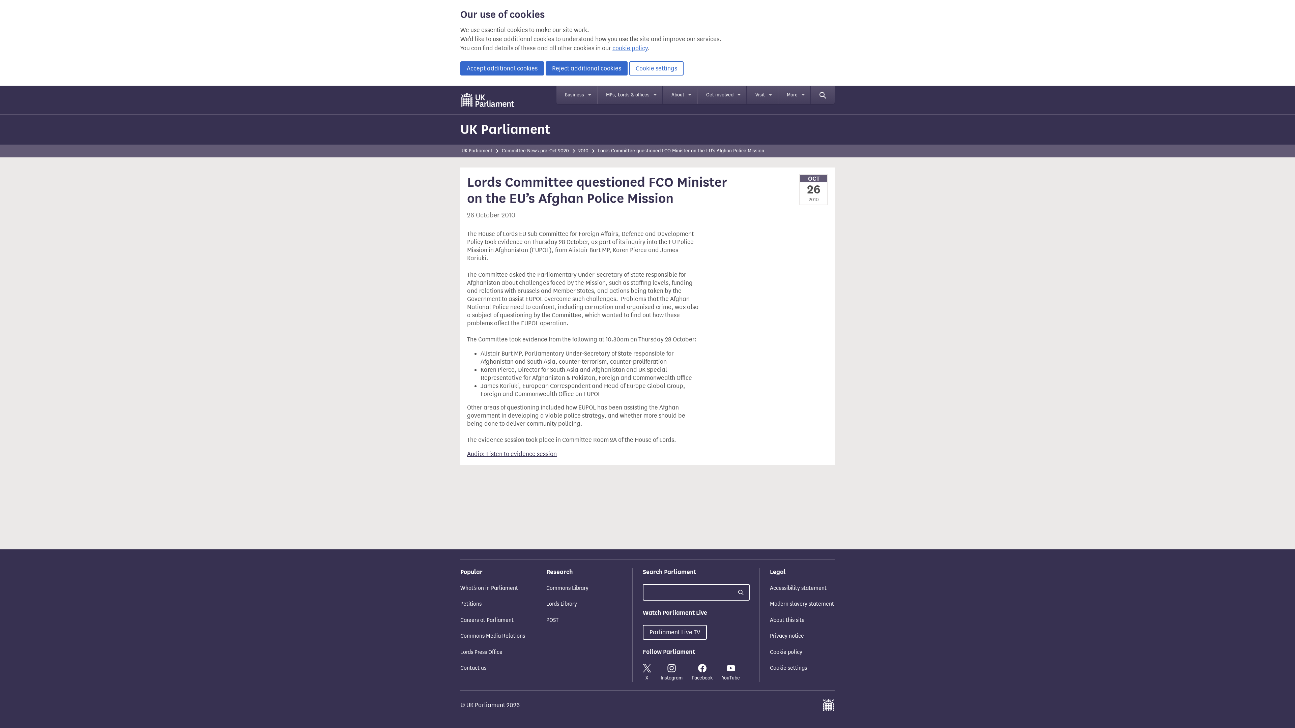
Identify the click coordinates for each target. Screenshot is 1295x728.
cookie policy (630, 48)
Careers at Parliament (487, 620)
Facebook (702, 678)
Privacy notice (787, 636)
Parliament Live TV (675, 632)
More (792, 95)
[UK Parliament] (487, 100)
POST (552, 620)
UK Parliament (505, 129)
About (677, 95)
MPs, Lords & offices (628, 95)
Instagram (672, 678)
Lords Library (561, 604)
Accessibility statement (798, 588)
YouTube (731, 678)
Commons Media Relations (492, 636)
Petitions (471, 604)
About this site (787, 620)
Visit (760, 95)
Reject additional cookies (586, 68)
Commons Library (567, 588)
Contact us (473, 668)
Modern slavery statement (802, 604)
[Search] (823, 95)
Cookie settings (656, 68)
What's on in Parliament (489, 588)
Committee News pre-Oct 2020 (535, 151)
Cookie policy (786, 652)
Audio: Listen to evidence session (512, 454)
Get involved (719, 95)
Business (574, 95)
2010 (583, 151)
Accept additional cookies (502, 68)
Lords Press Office (481, 652)
